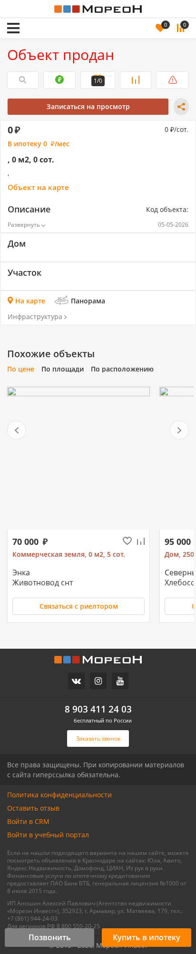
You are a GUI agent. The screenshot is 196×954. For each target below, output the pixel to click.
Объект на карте (38, 187)
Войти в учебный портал (48, 835)
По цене (20, 369)
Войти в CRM (28, 821)
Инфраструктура (35, 316)
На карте (30, 301)
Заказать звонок (60, 15)
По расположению (122, 369)
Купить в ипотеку (146, 937)
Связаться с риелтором (78, 606)
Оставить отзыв (33, 808)
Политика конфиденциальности (59, 795)
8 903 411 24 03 (98, 709)
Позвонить (50, 937)
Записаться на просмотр (88, 106)
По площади (62, 369)
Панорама (88, 300)
